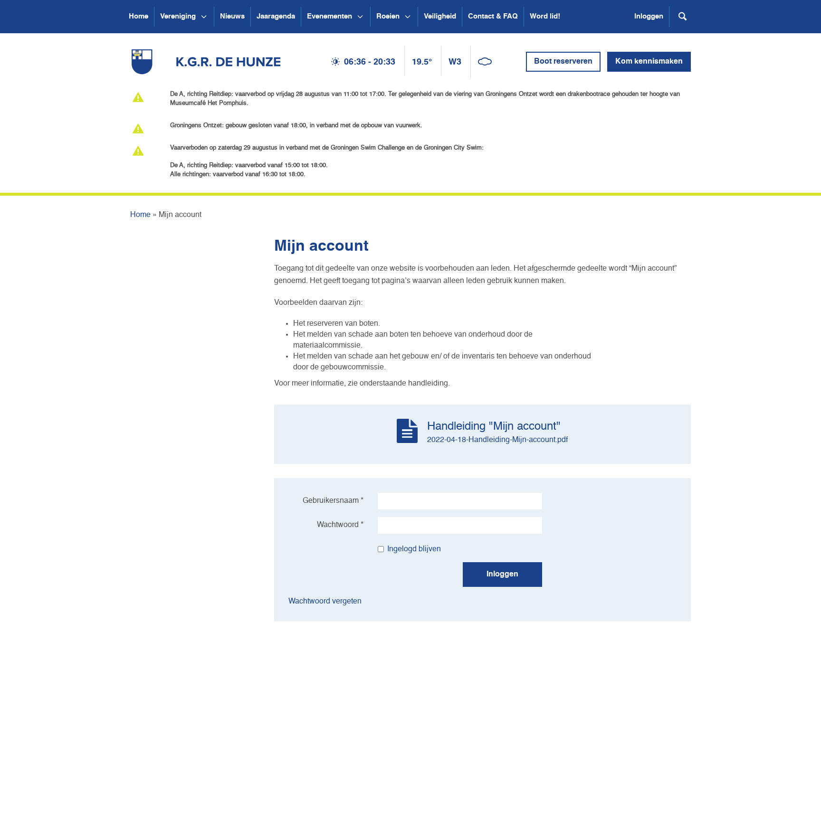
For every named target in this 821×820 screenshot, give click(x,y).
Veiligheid (440, 16)
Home (138, 16)
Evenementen (329, 16)
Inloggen (648, 16)
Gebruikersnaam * (333, 501)
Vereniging (178, 16)
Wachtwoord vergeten (325, 601)
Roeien (388, 16)
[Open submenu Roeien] (408, 17)
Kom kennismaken (649, 62)
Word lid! (545, 16)
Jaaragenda (276, 16)
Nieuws (232, 16)
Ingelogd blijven (414, 549)
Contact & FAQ (493, 16)
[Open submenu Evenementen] (360, 17)
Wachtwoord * (340, 525)
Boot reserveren (563, 62)
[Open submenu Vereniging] (204, 17)
